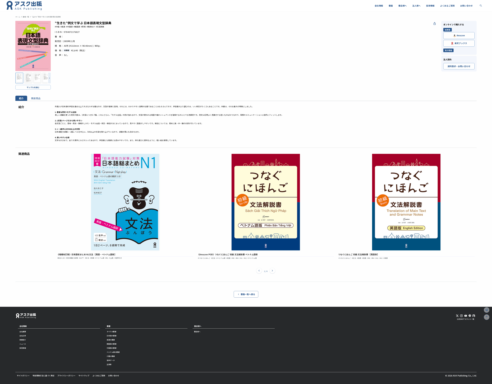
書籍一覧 (26, 17)
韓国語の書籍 (111, 344)
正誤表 (109, 364)
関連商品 (35, 98)
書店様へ (197, 326)
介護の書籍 (111, 356)
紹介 (21, 98)
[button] (259, 271)
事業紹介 (22, 340)
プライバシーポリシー (66, 375)
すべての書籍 (111, 331)
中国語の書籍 (111, 348)
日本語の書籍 (111, 336)
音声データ (111, 360)
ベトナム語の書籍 (113, 352)
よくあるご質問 (99, 375)
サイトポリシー (23, 375)
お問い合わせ (113, 375)
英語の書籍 (111, 340)
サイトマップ (84, 375)
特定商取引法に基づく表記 (43, 375)
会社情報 (23, 326)
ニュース (22, 344)
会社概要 (22, 331)
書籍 (108, 326)
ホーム (17, 17)
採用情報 (22, 348)
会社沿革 (22, 336)
